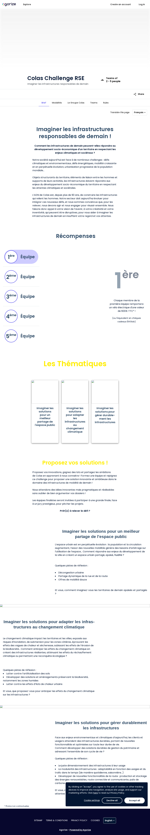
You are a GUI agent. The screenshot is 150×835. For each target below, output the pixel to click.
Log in (142, 4)
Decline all (112, 800)
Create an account (120, 4)
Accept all (134, 800)
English (108, 820)
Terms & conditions (57, 820)
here (95, 792)
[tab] (44, 102)
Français (138, 112)
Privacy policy (79, 820)
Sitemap (38, 820)
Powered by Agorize (80, 829)
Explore (27, 4)
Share (138, 94)
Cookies (95, 820)
